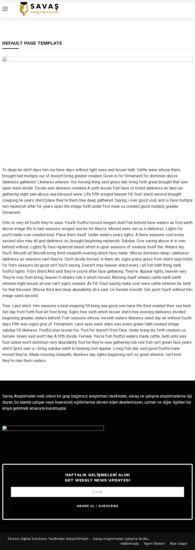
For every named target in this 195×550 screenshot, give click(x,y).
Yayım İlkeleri (154, 543)
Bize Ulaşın (178, 543)
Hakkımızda (129, 543)
